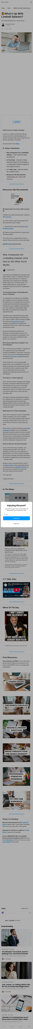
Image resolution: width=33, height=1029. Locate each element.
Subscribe (16, 518)
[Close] (29, 504)
